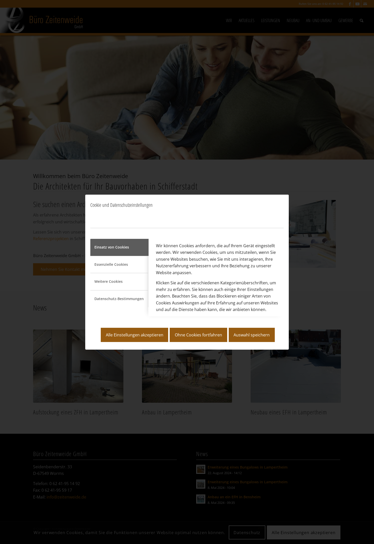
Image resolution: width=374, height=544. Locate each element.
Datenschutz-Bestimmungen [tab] (119, 298)
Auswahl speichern (252, 335)
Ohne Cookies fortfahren (198, 335)
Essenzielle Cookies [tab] (111, 264)
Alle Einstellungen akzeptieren (134, 335)
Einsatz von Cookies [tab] (111, 247)
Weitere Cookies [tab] (108, 281)
